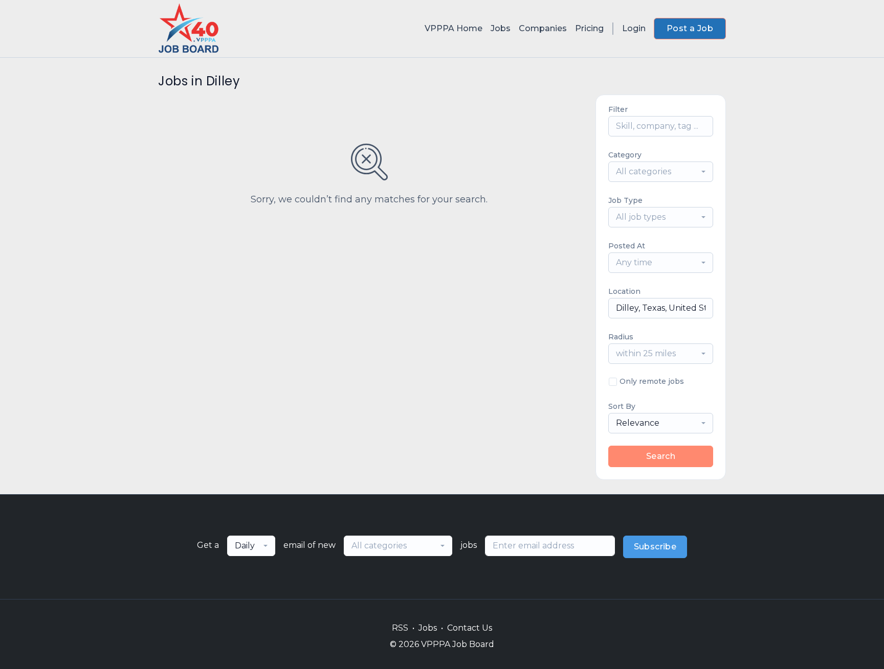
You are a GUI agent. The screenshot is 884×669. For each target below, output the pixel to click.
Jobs (501, 28)
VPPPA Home (453, 28)
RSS (400, 628)
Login (634, 28)
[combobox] (660, 172)
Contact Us (469, 628)
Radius (620, 336)
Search (660, 456)
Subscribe (655, 546)
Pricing (589, 28)
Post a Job (690, 28)
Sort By (621, 406)
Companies (543, 28)
